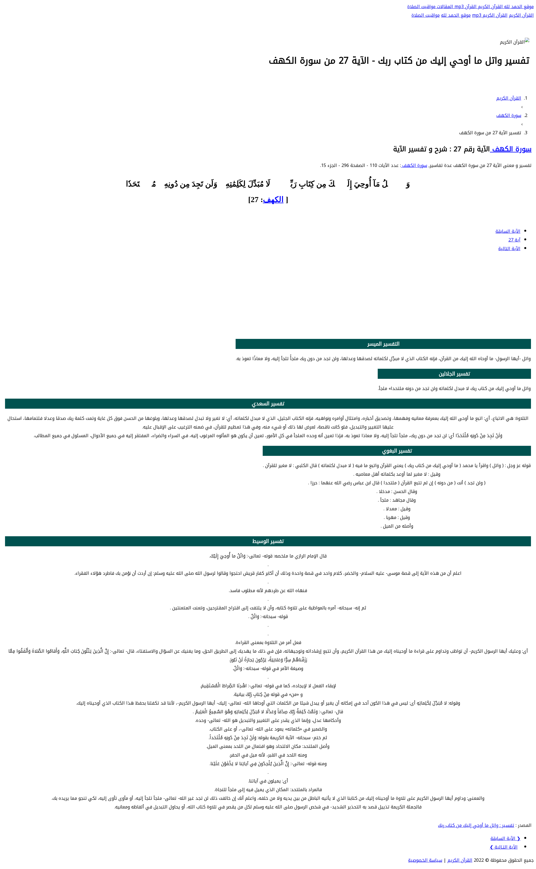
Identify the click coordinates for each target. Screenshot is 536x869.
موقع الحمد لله (518, 6)
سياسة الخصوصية (425, 860)
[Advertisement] (268, 296)
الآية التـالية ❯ (504, 847)
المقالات (444, 6)
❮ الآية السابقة (505, 838)
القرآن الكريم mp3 (490, 15)
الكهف (273, 199)
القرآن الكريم (490, 6)
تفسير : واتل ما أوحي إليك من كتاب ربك (476, 825)
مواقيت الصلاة (421, 6)
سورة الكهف (511, 149)
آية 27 (514, 240)
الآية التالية (509, 248)
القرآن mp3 (465, 6)
